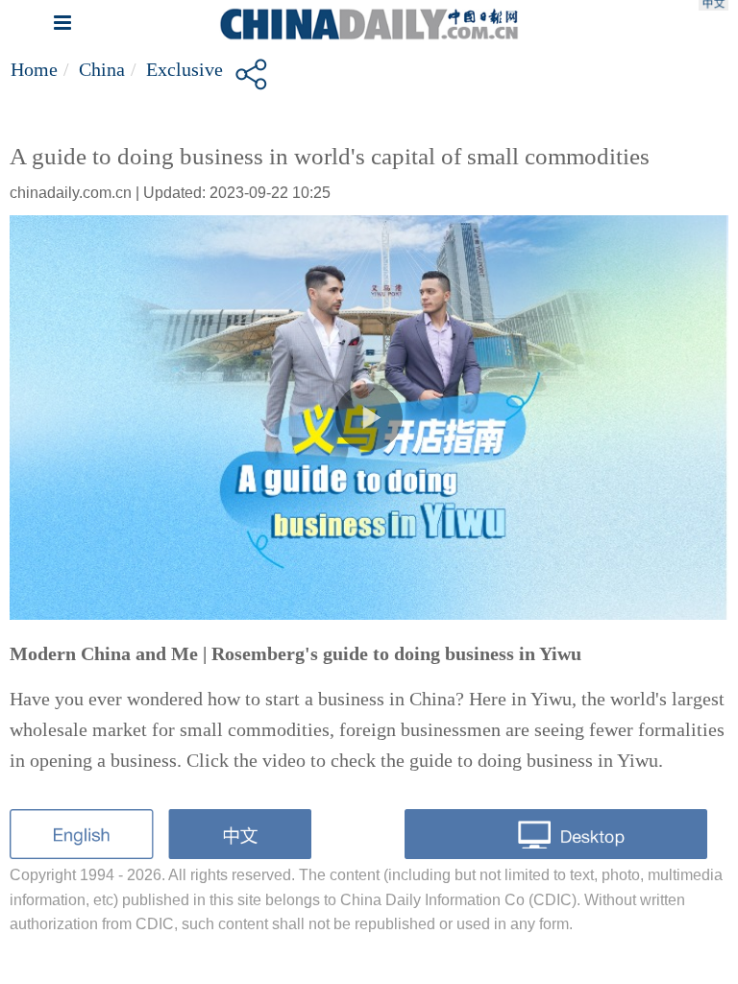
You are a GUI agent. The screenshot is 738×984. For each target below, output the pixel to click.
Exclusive (184, 69)
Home (34, 69)
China (102, 69)
